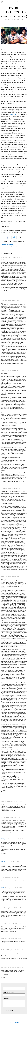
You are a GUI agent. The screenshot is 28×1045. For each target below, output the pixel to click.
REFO (2, 888)
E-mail (8, 992)
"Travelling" (13, 114)
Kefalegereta (4, 839)
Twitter (14, 237)
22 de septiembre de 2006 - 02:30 (13, 19)
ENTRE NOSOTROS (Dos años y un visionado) (14, 12)
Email (20, 237)
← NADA (11, 1022)
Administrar (23, 1038)
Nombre (5, 986)
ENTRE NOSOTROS (14, 22)
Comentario (6, 998)
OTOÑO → (17, 1022)
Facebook (7, 237)
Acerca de (5, 1038)
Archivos (14, 1038)
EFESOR (3, 861)
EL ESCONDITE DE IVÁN (12, 2)
